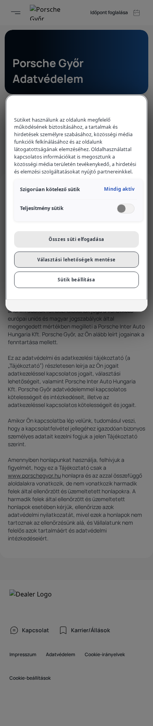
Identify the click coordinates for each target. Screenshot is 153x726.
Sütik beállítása (76, 280)
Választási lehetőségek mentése (76, 260)
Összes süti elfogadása (76, 239)
